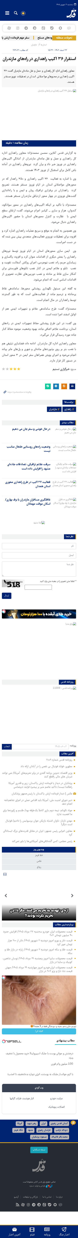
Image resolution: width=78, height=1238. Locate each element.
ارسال (6, 595)
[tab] (39, 850)
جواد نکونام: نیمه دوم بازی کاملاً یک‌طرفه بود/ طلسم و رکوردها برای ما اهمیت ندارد (37, 812)
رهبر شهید (31, 1123)
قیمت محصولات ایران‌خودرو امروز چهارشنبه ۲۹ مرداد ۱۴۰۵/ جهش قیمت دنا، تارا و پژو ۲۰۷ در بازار (38, 969)
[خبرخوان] (17, 1205)
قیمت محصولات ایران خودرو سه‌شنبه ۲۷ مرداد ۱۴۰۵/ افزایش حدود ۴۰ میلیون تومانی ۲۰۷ (37, 933)
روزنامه (47, 1235)
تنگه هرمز (18, 1130)
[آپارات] (9, 28)
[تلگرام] (26, 28)
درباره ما (59, 1197)
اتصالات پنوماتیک (56, 1107)
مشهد (30, 1130)
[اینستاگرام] (17, 28)
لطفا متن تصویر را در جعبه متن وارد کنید (58, 581)
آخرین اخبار (14, 1235)
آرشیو (16, 1197)
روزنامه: (73, 746)
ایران (43, 1123)
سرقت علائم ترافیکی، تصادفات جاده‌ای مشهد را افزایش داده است (28, 467)
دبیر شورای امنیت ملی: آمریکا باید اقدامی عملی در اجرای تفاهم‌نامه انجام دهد (38, 802)
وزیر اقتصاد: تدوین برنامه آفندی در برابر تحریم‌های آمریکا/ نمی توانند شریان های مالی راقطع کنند (37, 775)
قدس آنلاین (68, 13)
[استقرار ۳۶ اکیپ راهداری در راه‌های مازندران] (39, 113)
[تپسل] (4, 611)
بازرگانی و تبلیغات (30, 1197)
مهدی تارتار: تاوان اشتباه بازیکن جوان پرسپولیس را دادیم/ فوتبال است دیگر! (38, 822)
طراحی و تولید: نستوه (37, 1186)
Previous (72, 896)
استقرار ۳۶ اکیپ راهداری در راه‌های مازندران (39, 59)
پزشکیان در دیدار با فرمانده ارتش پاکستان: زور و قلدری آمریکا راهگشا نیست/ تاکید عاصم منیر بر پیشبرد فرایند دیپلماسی (40, 785)
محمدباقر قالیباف (59, 1137)
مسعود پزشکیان (39, 1137)
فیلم (32, 1235)
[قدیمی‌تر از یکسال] (64, 433)
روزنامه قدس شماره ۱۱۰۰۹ (59, 760)
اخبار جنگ (64, 1235)
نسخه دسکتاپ (39, 1150)
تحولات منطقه (64, 38)
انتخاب (7, 746)
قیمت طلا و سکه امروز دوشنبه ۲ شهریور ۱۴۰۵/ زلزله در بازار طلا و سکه (38, 951)
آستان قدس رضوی (59, 1123)
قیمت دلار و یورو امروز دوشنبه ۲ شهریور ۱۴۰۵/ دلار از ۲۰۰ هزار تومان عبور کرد (40, 942)
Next (5, 896)
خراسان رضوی (44, 1130)
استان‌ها (44, 44)
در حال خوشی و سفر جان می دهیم (31, 429)
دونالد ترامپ (62, 1130)
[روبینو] (60, 28)
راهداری (67, 409)
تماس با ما (46, 1197)
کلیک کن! (39, 1031)
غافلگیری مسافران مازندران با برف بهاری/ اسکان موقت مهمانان (27, 502)
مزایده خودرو (56, 1099)
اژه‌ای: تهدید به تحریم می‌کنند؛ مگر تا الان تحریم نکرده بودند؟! (39, 913)
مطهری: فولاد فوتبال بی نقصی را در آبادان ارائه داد (46, 766)
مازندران (34, 44)
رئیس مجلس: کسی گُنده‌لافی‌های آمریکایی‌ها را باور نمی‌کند (42, 841)
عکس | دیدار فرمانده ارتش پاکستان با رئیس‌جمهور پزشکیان (42, 794)
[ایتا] (43, 28)
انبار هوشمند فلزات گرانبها (22, 1099)
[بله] (51, 28)
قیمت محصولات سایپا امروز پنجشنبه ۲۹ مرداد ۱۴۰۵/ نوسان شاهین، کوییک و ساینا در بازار (37, 960)
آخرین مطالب (67, 754)
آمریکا (19, 1123)
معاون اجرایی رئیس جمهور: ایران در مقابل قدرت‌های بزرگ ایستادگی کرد (37, 833)
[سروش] (34, 28)
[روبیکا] (69, 28)
